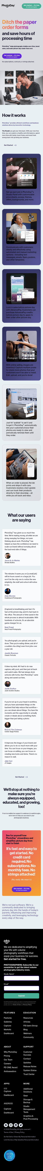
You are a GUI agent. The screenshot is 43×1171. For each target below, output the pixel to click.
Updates (27, 1062)
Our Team (8, 1059)
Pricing (7, 1056)
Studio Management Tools (29, 1109)
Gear (25, 1095)
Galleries (8, 1022)
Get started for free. (15, 959)
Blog (25, 1029)
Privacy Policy (27, 1005)
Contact (27, 1058)
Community (28, 1037)
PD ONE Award (10, 1067)
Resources (28, 1018)
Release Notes (29, 1066)
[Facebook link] (6, 1125)
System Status (29, 1070)
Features (8, 1018)
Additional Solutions (28, 1090)
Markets (7, 1029)
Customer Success (27, 1053)
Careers (7, 1063)
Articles (26, 1022)
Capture (7, 1025)
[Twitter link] (21, 1125)
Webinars (27, 1033)
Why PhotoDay (10, 1052)
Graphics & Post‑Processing (30, 1117)
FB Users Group (30, 1025)
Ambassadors (10, 1071)
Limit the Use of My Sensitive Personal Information (21, 1140)
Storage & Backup (27, 1101)
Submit (21, 996)
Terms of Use (17, 1005)
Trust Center (29, 1074)
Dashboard (9, 1033)
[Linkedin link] (11, 1125)
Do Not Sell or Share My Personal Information (20, 1137)
